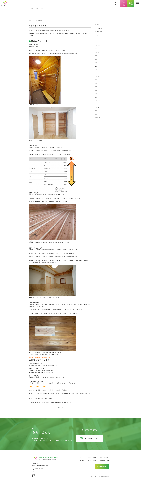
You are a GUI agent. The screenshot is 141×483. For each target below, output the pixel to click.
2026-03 (97, 59)
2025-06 (97, 86)
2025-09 (97, 76)
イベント (97, 35)
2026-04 (97, 56)
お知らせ (97, 24)
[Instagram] (116, 3)
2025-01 (97, 104)
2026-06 (97, 49)
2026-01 (97, 66)
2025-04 (97, 93)
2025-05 (97, 90)
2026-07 (97, 45)
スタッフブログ (99, 28)
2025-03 (97, 97)
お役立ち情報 (99, 31)
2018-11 (97, 117)
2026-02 (97, 62)
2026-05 (97, 52)
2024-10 (97, 111)
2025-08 (97, 80)
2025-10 (97, 73)
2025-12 (97, 69)
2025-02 (97, 100)
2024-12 (97, 107)
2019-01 (97, 114)
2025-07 (97, 83)
